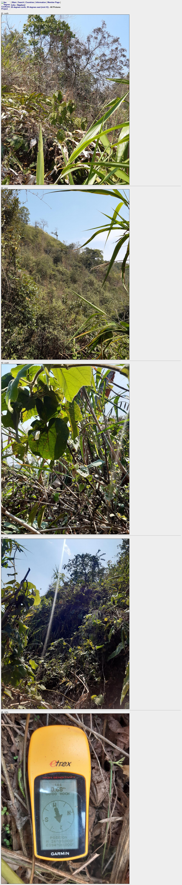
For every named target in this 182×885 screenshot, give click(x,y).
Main (14, 2)
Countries (30, 2)
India (13, 5)
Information (41, 2)
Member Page (53, 2)
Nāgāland (21, 5)
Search (21, 2)
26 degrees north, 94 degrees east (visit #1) (29, 7)
